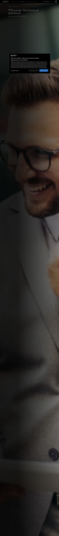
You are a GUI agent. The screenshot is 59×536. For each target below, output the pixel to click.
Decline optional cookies (33, 70)
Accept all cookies (43, 70)
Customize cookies (15, 70)
